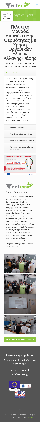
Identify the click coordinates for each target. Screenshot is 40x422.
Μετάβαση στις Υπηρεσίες (7, 16)
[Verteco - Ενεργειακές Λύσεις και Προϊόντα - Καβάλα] (20, 4)
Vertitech (30, 417)
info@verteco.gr (20, 374)
